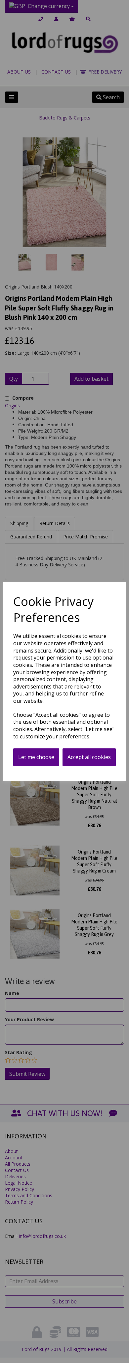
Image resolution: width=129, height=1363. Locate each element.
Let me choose (36, 757)
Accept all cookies (89, 757)
